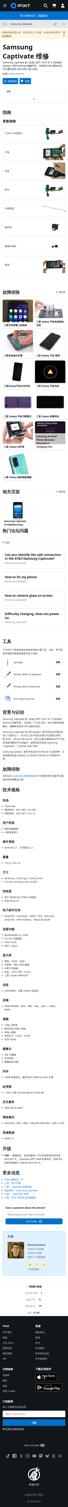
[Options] (5, 24)
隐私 (5, 1380)
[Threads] (54, 1456)
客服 (5, 1337)
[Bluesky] (47, 1456)
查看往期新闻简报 (15, 1428)
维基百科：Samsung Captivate (20, 1190)
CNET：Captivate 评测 (16, 1193)
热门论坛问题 (15, 531)
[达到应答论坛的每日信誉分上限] (30, 1264)
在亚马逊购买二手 (13, 1179)
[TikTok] (8, 1456)
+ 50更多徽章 (33, 1269)
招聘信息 (7, 1348)
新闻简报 (7, 1353)
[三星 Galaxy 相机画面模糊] (18, 463)
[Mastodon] (41, 1456)
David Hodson (16, 73)
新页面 (62, 292)
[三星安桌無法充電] (18, 341)
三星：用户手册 (12, 1183)
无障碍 (6, 1375)
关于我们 (7, 1332)
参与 (37, 1342)
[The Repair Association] (60, 1456)
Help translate (31, 1445)
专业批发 (40, 1348)
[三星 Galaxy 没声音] (18, 432)
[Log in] (62, 5)
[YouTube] (34, 1456)
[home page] (20, 6)
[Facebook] (15, 1456)
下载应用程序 (43, 1369)
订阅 (34, 1422)
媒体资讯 (40, 1332)
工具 (7, 641)
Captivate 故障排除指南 (25, 775)
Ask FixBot (31, 1221)
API (4, 1358)
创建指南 (12, 81)
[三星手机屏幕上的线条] (18, 311)
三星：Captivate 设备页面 (18, 1186)
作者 (11, 1236)
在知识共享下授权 (34, 1494)
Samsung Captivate (21, 23)
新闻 (37, 1337)
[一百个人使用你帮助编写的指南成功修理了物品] (44, 1264)
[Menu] (5, 6)
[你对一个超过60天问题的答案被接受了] (37, 1264)
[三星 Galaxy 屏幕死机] (50, 402)
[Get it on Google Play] (48, 1387)
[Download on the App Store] (46, 1377)
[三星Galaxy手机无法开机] (18, 372)
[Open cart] (54, 5)
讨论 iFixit (8, 1342)
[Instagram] (28, 1456)
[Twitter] (21, 1456)
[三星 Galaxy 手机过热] (50, 372)
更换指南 (9, 121)
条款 (5, 1385)
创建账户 (43, 15)
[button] (45, 5)
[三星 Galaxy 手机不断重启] (18, 402)
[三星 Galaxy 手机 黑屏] (50, 341)
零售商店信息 (42, 1353)
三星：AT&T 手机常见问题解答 (20, 1197)
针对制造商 (41, 1358)
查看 (58, 662)
